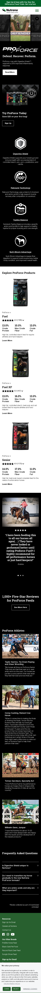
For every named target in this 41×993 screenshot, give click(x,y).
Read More (10, 72)
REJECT (16, 989)
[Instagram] (8, 934)
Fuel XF (7, 387)
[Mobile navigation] (36, 10)
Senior (6, 460)
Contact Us (6, 930)
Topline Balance (20, 220)
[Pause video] (37, 18)
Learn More (7, 340)
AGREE (6, 989)
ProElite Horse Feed (9, 943)
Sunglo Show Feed (9, 954)
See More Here (20, 607)
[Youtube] (12, 934)
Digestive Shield (20, 154)
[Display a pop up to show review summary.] (23, 321)
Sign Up (8, 123)
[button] (18, 575)
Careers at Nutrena (9, 926)
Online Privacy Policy (12, 983)
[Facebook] (3, 934)
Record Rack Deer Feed (11, 950)
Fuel (5, 316)
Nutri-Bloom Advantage (20, 252)
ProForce (5, 312)
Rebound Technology (20, 188)
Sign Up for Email (8, 922)
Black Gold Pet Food (10, 947)
